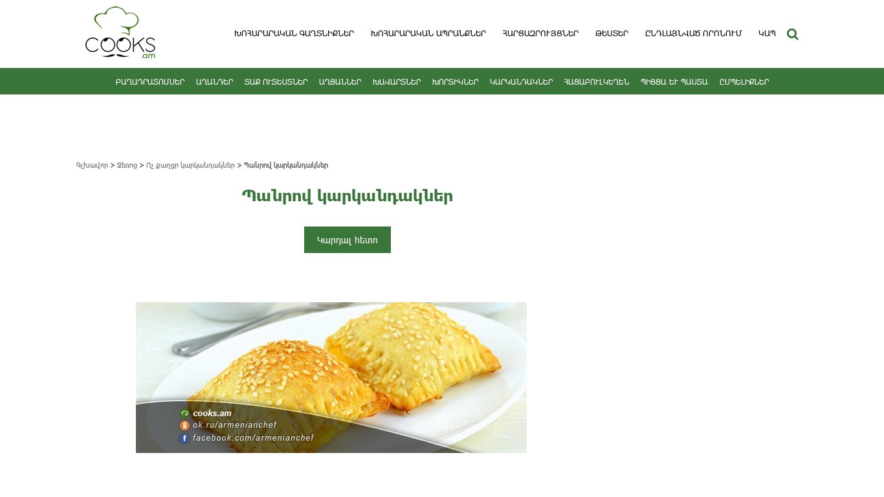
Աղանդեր (214, 81)
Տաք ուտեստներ (276, 81)
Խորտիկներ (455, 81)
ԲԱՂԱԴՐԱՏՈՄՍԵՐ (150, 81)
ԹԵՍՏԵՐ (611, 33)
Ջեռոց (127, 164)
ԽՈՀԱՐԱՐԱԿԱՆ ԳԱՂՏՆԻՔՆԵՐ (294, 33)
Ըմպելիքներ (744, 81)
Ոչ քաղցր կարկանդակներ (190, 164)
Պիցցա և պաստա (674, 81)
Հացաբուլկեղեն (596, 81)
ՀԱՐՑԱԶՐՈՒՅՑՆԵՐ (541, 33)
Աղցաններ (340, 81)
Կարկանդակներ (521, 81)
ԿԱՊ (767, 33)
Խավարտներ (397, 81)
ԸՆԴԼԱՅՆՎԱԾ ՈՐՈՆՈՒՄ (693, 33)
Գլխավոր (92, 164)
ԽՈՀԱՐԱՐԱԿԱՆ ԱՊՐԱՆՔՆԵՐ (428, 33)
